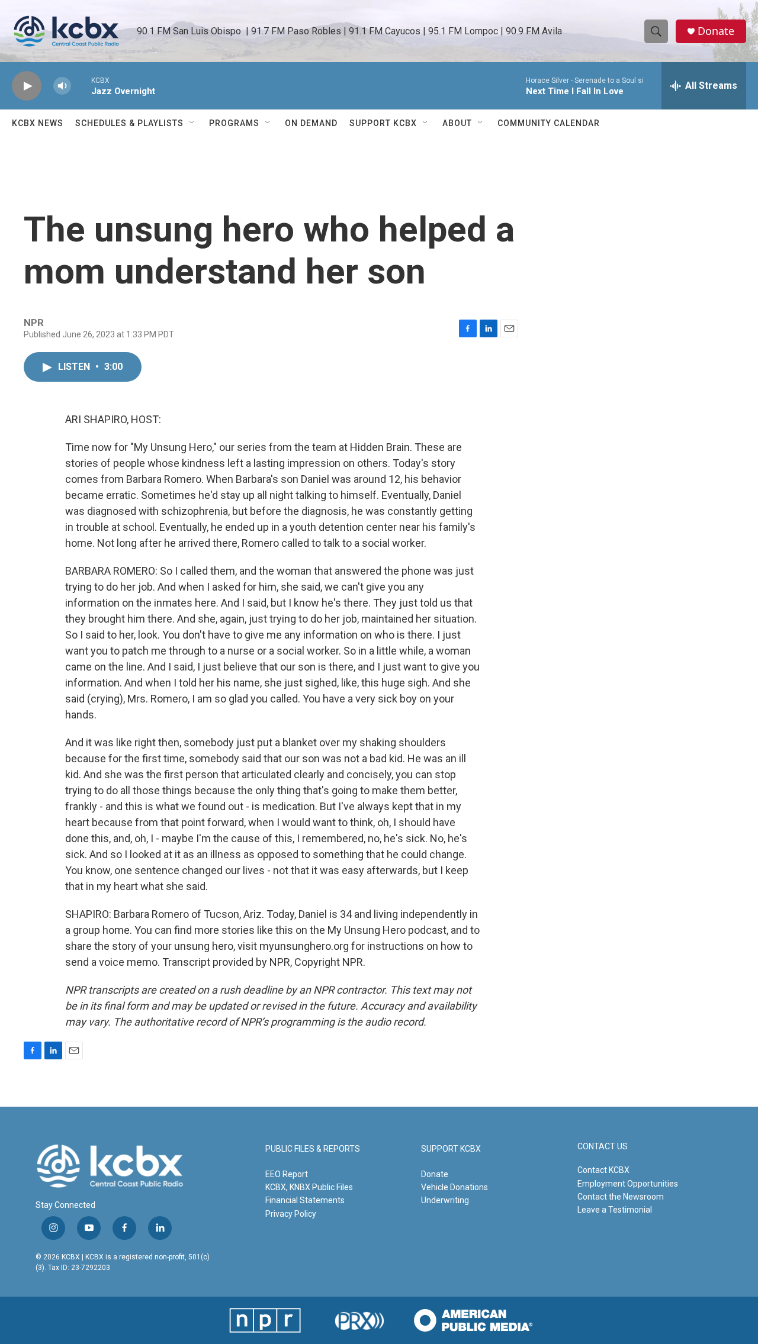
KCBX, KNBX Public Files (309, 1187)
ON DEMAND (311, 123)
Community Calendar (548, 123)
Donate (716, 31)
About (457, 123)
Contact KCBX (603, 1170)
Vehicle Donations (454, 1187)
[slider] (81, 85)
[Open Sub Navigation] (192, 123)
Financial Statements (305, 1200)
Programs (234, 123)
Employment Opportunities (627, 1183)
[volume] (62, 86)
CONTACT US (602, 1146)
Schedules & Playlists (129, 123)
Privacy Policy (290, 1214)
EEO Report (286, 1174)
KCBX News (37, 123)
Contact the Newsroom (620, 1196)
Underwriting (445, 1200)
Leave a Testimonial (614, 1209)
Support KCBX (383, 123)
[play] (26, 86)
